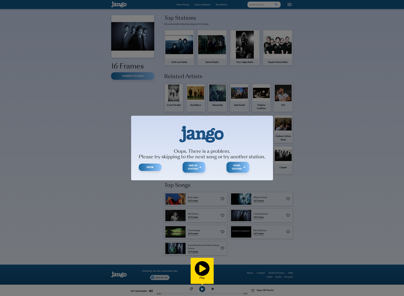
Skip (149, 167)
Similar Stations (193, 167)
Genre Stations (237, 167)
